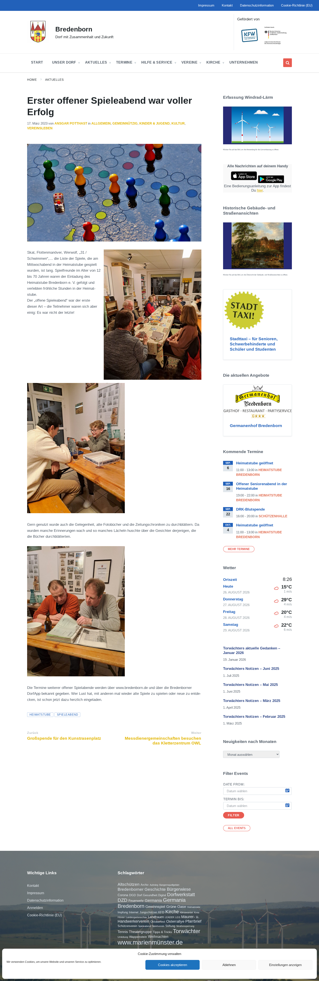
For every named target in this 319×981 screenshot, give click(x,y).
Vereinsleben (40, 128)
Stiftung (170, 926)
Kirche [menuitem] (213, 62)
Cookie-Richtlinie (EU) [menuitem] (296, 5)
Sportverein (158, 926)
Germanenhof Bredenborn (256, 425)
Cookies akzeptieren (172, 965)
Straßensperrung (185, 926)
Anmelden (35, 908)
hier (260, 190)
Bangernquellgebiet (169, 885)
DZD (122, 900)
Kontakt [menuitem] (227, 5)
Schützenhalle (273, 516)
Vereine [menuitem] (189, 62)
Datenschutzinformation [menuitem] (257, 5)
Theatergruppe (140, 932)
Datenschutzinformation (45, 900)
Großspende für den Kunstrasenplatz (64, 738)
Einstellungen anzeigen (285, 965)
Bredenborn (73, 29)
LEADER (169, 917)
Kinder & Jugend (154, 123)
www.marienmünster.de (150, 942)
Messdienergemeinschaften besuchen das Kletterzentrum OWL (163, 740)
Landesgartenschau (136, 917)
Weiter (196, 733)
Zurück (32, 733)
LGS (177, 917)
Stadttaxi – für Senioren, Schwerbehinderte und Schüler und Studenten (254, 344)
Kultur (178, 123)
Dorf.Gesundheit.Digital (151, 895)
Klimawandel (186, 912)
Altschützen (129, 884)
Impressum (35, 893)
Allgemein (101, 123)
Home (32, 79)
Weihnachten (158, 936)
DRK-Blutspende (250, 509)
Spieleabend (67, 714)
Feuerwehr (136, 900)
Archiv (145, 884)
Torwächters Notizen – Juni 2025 (251, 669)
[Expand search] (287, 62)
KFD (161, 912)
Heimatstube (40, 714)
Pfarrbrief (193, 921)
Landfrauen (156, 917)
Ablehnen (229, 965)
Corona (123, 895)
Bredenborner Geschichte (142, 889)
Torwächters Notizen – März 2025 (251, 701)
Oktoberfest (157, 921)
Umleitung (123, 937)
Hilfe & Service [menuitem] (157, 62)
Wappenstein (138, 936)
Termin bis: (233, 799)
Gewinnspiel (155, 906)
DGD (132, 895)
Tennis (123, 932)
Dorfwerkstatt (181, 894)
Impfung (123, 912)
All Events (237, 828)
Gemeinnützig (125, 123)
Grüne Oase (176, 906)
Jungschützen (148, 912)
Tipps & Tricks (162, 932)
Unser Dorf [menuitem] (64, 62)
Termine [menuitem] (124, 62)
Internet (133, 912)
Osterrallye (175, 921)
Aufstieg (154, 885)
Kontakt (33, 885)
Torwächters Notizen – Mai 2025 (250, 685)
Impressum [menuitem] (206, 5)
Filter (233, 815)
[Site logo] (38, 41)
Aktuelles (54, 79)
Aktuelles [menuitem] (96, 62)
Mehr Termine (239, 549)
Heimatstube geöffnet (254, 463)
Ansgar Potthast (70, 123)
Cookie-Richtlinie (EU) (44, 915)
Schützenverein (127, 926)
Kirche (172, 911)
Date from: (234, 784)
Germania (153, 900)
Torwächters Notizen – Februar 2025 (254, 717)
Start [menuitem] (37, 62)
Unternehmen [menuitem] (243, 62)
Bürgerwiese (179, 889)
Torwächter (186, 931)
